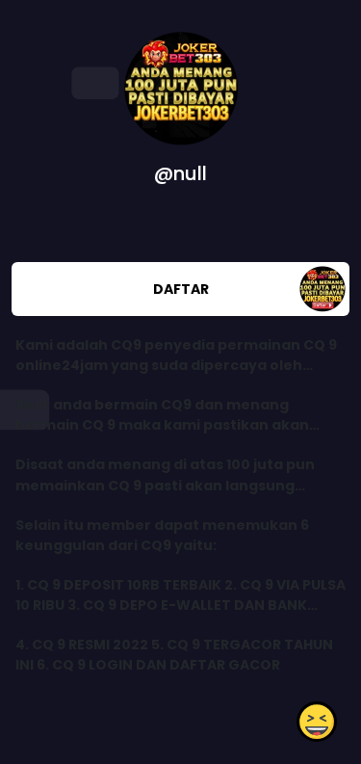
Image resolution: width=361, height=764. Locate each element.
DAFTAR (181, 289)
